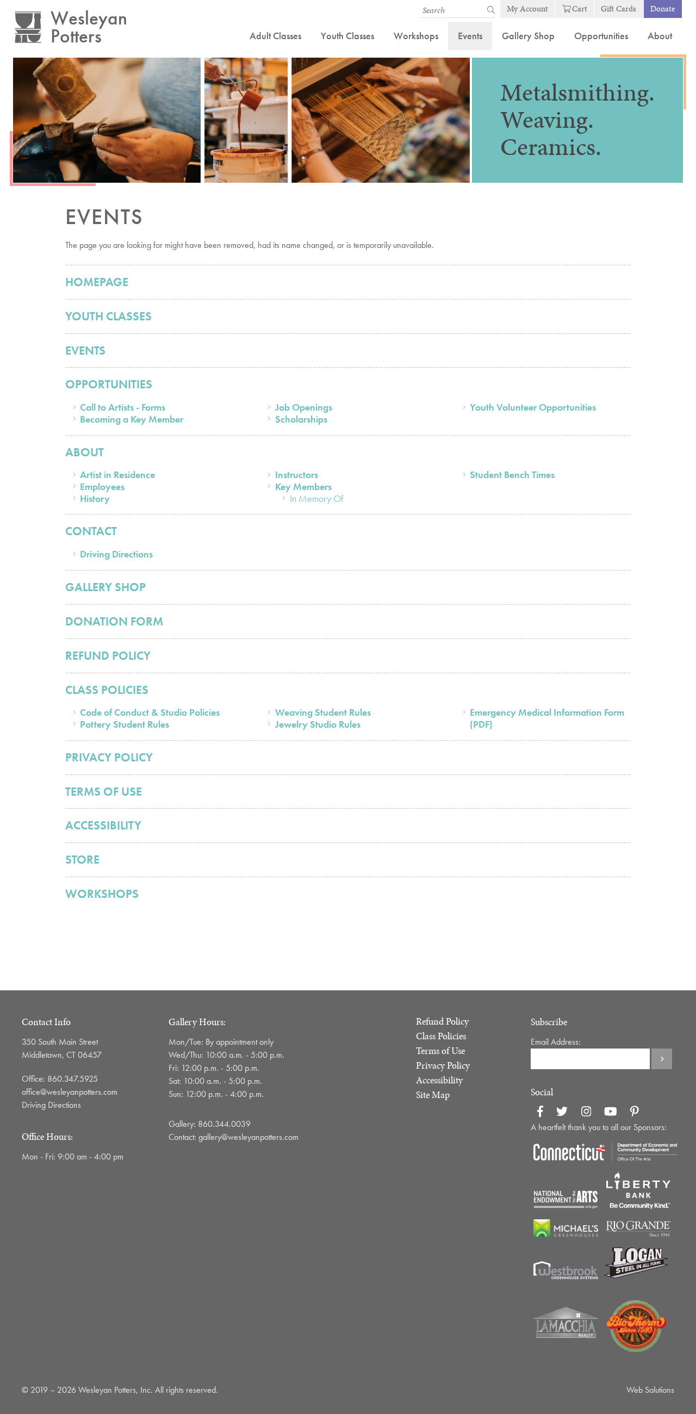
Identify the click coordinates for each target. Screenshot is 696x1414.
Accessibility (103, 825)
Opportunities (601, 35)
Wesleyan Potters (89, 27)
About (660, 35)
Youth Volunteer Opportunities (533, 407)
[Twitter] (562, 1113)
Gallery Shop (528, 35)
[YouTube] (610, 1113)
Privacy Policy (109, 757)
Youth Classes (347, 35)
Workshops (416, 35)
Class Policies (106, 690)
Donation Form (114, 621)
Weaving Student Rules (323, 712)
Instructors (296, 474)
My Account (527, 9)
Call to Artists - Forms (122, 407)
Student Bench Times (512, 474)
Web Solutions (650, 1390)
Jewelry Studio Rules (318, 724)
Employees (102, 486)
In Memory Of (316, 498)
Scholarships (301, 419)
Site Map (433, 1095)
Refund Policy (108, 655)
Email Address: (556, 1041)
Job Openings (303, 407)
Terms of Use (103, 791)
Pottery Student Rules (124, 724)
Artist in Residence (117, 474)
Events (470, 35)
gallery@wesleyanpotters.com (252, 1137)
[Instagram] (586, 1113)
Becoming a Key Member (131, 419)
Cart (579, 9)
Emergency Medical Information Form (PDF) (547, 718)
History (95, 498)
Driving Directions (116, 554)
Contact (91, 531)
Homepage (96, 282)
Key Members (303, 486)
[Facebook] (540, 1113)
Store (82, 859)
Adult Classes (275, 35)
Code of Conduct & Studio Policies (150, 712)
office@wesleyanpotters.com (69, 1091)
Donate (662, 9)
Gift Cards (618, 9)
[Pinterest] (634, 1113)
